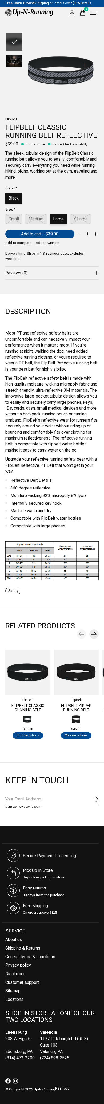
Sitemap (13, 991)
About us (13, 939)
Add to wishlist (47, 243)
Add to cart (39, 234)
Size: (10, 209)
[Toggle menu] (93, 12)
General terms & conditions (30, 957)
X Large (80, 219)
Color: (11, 188)
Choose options (28, 735)
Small (14, 219)
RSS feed (62, 1088)
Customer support (22, 982)
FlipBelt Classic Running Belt (27, 708)
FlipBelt (11, 119)
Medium (36, 219)
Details (86, 3)
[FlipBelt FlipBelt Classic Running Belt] (27, 672)
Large (58, 219)
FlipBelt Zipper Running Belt (76, 708)
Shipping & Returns (22, 948)
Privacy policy (18, 965)
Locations (14, 999)
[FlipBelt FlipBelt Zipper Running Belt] (76, 672)
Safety (13, 590)
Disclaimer (15, 974)
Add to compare (18, 243)
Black (14, 198)
